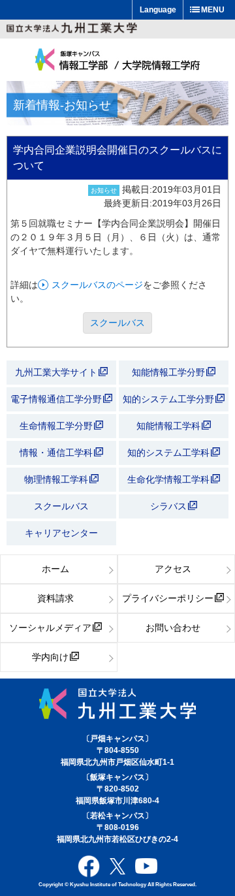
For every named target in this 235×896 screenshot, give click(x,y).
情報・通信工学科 (57, 452)
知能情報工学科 (169, 426)
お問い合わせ (173, 627)
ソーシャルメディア (50, 627)
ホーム (55, 569)
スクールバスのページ (97, 285)
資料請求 (55, 598)
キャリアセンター (61, 533)
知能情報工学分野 (170, 372)
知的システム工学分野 (170, 399)
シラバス (168, 506)
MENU (213, 9)
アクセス (173, 569)
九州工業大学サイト (56, 372)
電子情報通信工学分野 (56, 399)
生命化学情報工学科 (169, 479)
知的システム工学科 (169, 452)
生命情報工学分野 (56, 426)
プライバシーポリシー (167, 598)
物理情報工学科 (57, 479)
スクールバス (117, 322)
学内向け (50, 657)
